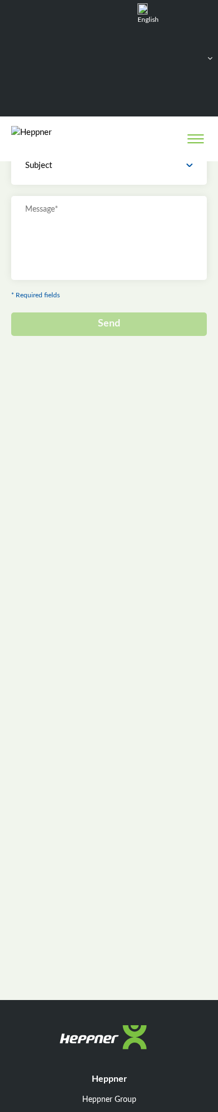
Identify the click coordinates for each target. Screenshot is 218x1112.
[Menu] (195, 139)
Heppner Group (109, 1100)
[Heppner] (56, 138)
